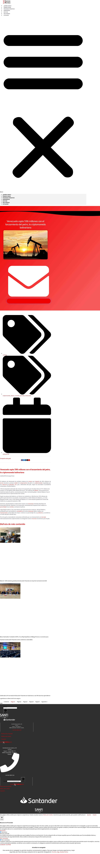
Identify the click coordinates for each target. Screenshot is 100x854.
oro (16, 484)
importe (37, 481)
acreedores (20, 511)
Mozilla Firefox (64, 852)
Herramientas (6, 199)
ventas (12, 507)
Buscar (5, 706)
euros (1, 483)
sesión (16, 483)
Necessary (4, 832)
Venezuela (28, 395)
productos (40, 513)
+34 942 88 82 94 (16, 730)
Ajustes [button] (89, 815)
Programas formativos (9, 198)
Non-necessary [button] (4, 838)
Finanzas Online (7, 196)
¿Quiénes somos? (7, 194)
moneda (17, 395)
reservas (4, 484)
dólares (36, 490)
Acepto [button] (94, 815)
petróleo (22, 395)
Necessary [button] (3, 830)
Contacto (3, 739)
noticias (5, 355)
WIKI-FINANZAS (6, 202)
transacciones (4, 513)
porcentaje (3, 507)
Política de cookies (6, 736)
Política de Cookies (48, 815)
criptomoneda (6, 395)
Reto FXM (5, 201)
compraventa (23, 483)
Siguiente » (44, 702)
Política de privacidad (6, 733)
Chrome (54, 852)
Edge (58, 852)
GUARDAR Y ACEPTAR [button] (5, 844)
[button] (43, 105)
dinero (12, 395)
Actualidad (6, 15)
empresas (30, 503)
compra (30, 481)
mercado (43, 517)
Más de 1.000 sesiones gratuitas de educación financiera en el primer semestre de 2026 (23, 581)
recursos (34, 518)
